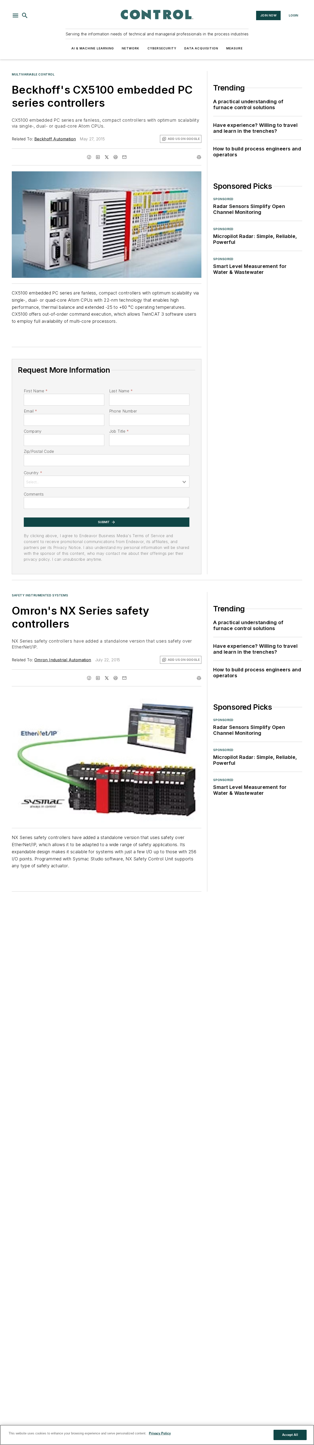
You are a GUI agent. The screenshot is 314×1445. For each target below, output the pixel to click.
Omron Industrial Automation (62, 659)
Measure (234, 48)
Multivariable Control (33, 74)
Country (33, 472)
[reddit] (115, 157)
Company (33, 431)
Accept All (290, 1435)
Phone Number (123, 411)
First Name (36, 390)
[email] (124, 157)
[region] (157, 1435)
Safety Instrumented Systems (40, 595)
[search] (24, 15)
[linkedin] (97, 157)
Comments (34, 494)
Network (130, 48)
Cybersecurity (162, 48)
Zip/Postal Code (39, 451)
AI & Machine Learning (92, 48)
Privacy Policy (160, 1433)
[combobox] (106, 481)
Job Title (119, 431)
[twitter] (106, 157)
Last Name (121, 390)
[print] (198, 157)
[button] (15, 15)
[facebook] (89, 157)
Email (30, 411)
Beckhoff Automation (55, 138)
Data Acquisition (201, 48)
